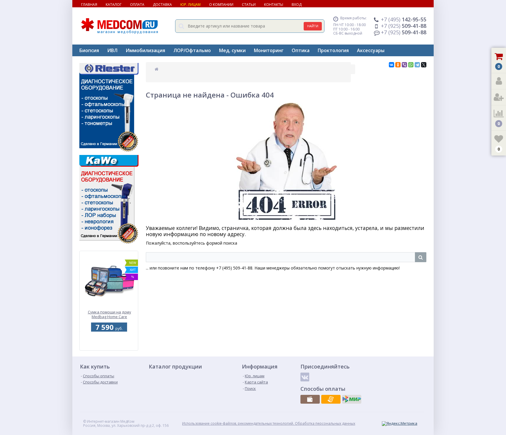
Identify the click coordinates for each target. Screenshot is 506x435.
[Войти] (498, 81)
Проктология (333, 50)
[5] (108, 347)
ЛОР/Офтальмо (192, 50)
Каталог (114, 4)
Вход (297, 4)
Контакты (273, 4)
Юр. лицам (190, 4)
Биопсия (89, 50)
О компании (221, 4)
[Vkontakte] (304, 377)
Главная (89, 4)
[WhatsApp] (410, 64)
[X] (423, 64)
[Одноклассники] (398, 64)
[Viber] (404, 64)
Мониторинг (268, 50)
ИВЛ (112, 50)
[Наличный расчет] (310, 399)
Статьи (249, 4)
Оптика (301, 50)
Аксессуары (370, 50)
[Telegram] (417, 64)
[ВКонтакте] (391, 64)
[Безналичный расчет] (331, 399)
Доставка (162, 4)
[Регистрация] (498, 97)
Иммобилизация (145, 50)
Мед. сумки (232, 50)
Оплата (137, 4)
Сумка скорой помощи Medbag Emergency (109, 314)
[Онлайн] (351, 399)
